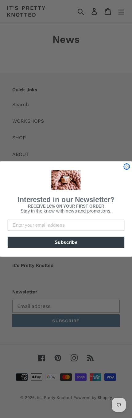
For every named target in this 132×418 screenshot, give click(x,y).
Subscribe (66, 242)
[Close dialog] (127, 166)
